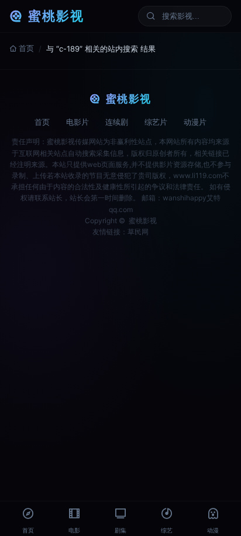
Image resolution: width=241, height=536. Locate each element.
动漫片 (195, 122)
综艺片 (155, 122)
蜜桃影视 (56, 15)
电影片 (77, 122)
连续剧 (116, 122)
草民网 (138, 231)
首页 (26, 48)
